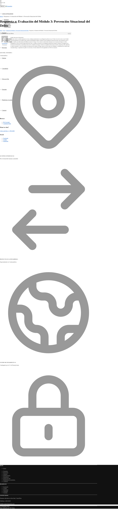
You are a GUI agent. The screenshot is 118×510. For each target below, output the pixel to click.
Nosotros (5, 471)
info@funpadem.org (9, 503)
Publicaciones (6, 475)
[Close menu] (0, 1)
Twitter (5, 488)
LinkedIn (5, 491)
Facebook (5, 487)
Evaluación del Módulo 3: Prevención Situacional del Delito (17, 30)
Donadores (6, 477)
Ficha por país (6, 478)
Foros (4, 30)
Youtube (5, 492)
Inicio (1, 16)
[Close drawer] (0, 4)
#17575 (69, 33)
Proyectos (5, 472)
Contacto (5, 481)
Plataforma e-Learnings (9, 480)
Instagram (5, 489)
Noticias (5, 474)
